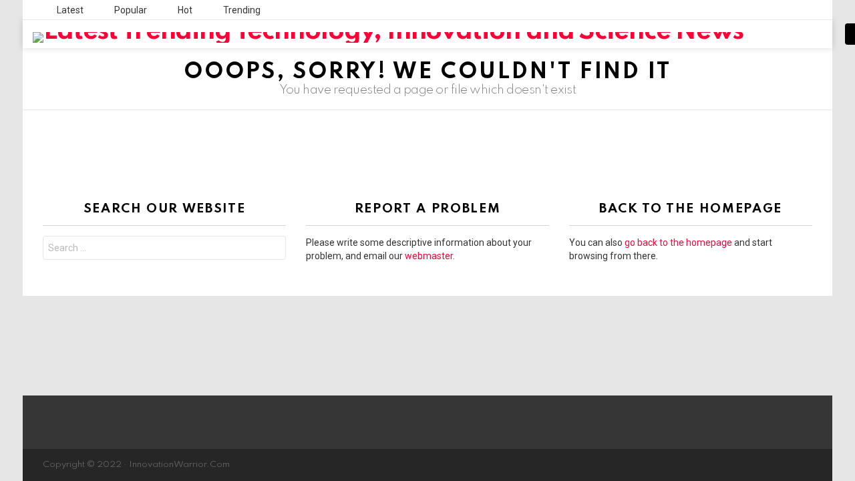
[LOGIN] (817, 34)
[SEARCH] (794, 34)
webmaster (429, 256)
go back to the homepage (678, 242)
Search (272, 249)
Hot (184, 10)
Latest (69, 10)
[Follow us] (771, 34)
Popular (129, 10)
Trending (241, 10)
